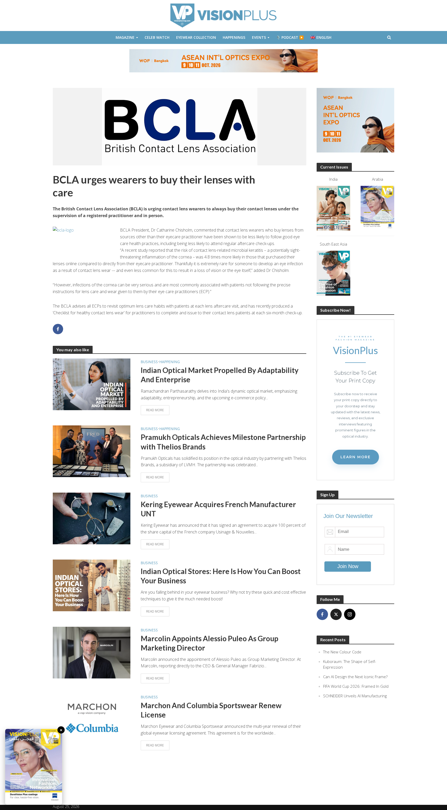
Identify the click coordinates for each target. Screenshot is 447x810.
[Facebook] (322, 614)
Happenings (234, 37)
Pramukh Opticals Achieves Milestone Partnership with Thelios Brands (223, 442)
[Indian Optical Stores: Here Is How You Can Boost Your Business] (91, 585)
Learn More (355, 457)
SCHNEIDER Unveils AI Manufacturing (355, 695)
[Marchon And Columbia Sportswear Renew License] (91, 719)
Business (149, 361)
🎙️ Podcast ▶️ (290, 37)
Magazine (125, 37)
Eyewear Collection (196, 37)
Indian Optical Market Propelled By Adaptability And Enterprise (220, 375)
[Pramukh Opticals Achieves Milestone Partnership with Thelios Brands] (91, 451)
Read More (155, 410)
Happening (169, 361)
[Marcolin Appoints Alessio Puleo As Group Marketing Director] (91, 652)
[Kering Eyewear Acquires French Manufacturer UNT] (91, 518)
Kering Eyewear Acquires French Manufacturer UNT (218, 509)
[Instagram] (349, 614)
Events (259, 37)
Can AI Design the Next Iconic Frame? (355, 676)
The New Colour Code (342, 651)
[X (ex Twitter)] (336, 614)
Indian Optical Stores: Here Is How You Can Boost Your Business (221, 576)
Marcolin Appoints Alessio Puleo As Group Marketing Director (209, 643)
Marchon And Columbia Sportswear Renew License (211, 710)
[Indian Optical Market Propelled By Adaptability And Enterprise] (91, 384)
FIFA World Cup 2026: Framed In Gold (356, 686)
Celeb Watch (157, 37)
